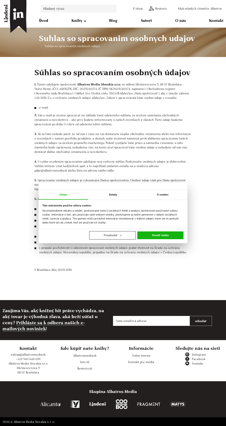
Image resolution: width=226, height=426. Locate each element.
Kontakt (216, 20)
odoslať (200, 321)
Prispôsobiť (110, 235)
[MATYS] (178, 404)
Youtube (197, 363)
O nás (180, 20)
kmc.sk (84, 362)
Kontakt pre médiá (141, 362)
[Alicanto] (50, 404)
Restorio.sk (84, 368)
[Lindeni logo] (97, 404)
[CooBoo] (121, 404)
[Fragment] (148, 404)
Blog (113, 20)
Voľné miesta (141, 355)
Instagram (199, 354)
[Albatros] (75, 404)
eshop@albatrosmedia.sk (28, 354)
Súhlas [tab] (63, 194)
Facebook (198, 359)
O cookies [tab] (163, 194)
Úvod (43, 20)
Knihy (77, 20)
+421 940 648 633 (28, 359)
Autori (146, 20)
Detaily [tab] (113, 194)
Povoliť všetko (160, 235)
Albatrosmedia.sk (84, 355)
